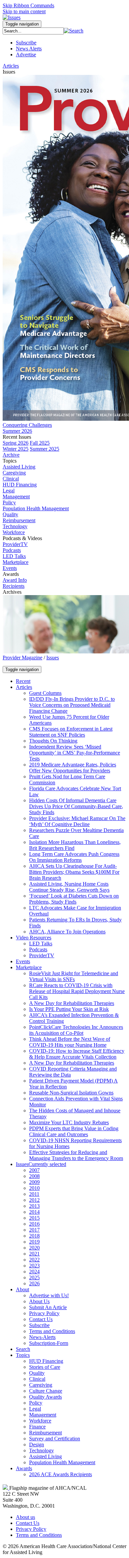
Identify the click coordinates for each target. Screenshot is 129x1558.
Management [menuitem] (16, 496)
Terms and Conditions (39, 1535)
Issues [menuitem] (9, 72)
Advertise (26, 54)
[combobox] (33, 31)
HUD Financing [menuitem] (20, 484)
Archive (11, 455)
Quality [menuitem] (10, 514)
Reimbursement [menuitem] (19, 520)
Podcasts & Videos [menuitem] (22, 538)
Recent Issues (17, 437)
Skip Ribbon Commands (28, 5)
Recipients (13, 586)
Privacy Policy (31, 1529)
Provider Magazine (22, 657)
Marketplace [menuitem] (15, 562)
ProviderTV (15, 544)
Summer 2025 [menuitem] (44, 449)
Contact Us (27, 1523)
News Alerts (29, 48)
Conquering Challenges (27, 425)
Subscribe (26, 42)
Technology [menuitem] (15, 526)
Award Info (15, 580)
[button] (73, 30)
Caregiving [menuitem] (14, 472)
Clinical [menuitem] (11, 478)
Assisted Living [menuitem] (19, 467)
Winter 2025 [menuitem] (15, 449)
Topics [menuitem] (10, 461)
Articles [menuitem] (11, 66)
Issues (52, 657)
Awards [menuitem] (11, 574)
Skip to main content (24, 11)
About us (25, 1517)
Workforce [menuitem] (14, 532)
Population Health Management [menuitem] (36, 508)
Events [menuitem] (10, 568)
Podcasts (12, 550)
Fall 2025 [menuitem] (40, 443)
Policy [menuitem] (9, 502)
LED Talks (14, 556)
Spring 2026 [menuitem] (15, 443)
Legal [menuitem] (9, 490)
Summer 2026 (17, 431)
